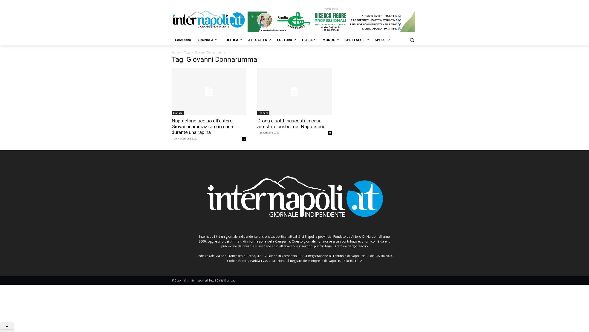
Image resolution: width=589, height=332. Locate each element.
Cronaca (177, 113)
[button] (411, 39)
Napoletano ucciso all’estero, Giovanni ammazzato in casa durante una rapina (203, 126)
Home (176, 52)
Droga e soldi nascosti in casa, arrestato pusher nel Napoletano (291, 123)
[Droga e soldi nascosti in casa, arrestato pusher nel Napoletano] (294, 91)
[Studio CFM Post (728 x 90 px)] (331, 22)
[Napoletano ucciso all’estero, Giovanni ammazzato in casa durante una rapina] (209, 91)
